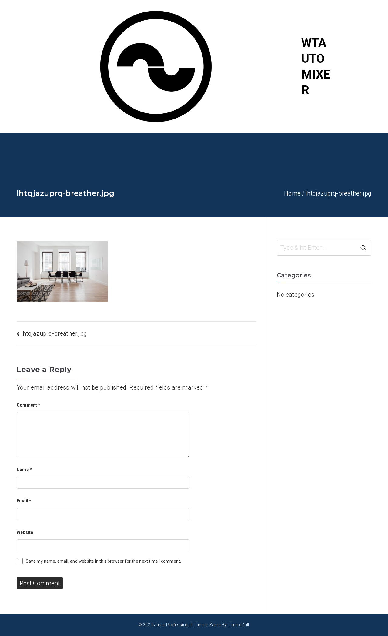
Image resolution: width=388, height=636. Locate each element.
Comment (28, 405)
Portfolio (358, 48)
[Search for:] (324, 247)
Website (25, 532)
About (354, 85)
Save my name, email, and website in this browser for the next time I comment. (103, 561)
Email (24, 500)
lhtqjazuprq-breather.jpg (54, 333)
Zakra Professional (173, 624)
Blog (352, 66)
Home (354, 30)
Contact (357, 103)
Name (24, 469)
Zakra (215, 624)
